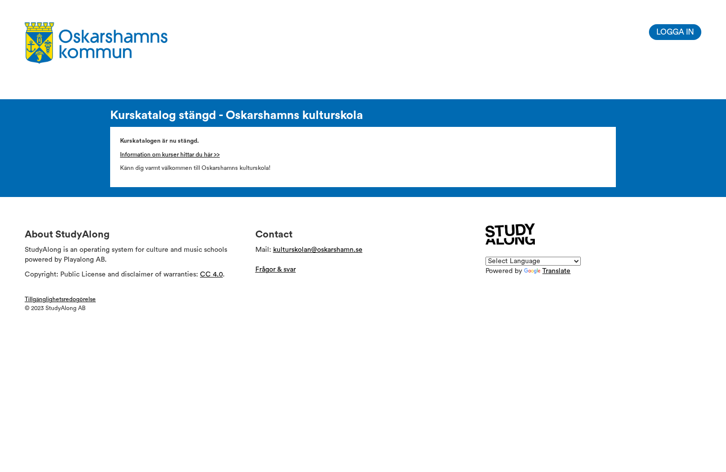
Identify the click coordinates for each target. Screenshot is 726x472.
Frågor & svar (275, 269)
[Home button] (111, 43)
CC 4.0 (211, 274)
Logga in (675, 32)
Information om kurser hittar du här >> (170, 154)
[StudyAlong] (510, 234)
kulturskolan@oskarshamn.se (318, 249)
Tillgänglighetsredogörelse (60, 299)
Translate (556, 271)
